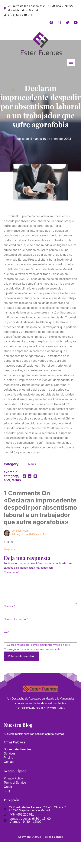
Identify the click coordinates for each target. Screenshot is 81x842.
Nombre (9, 606)
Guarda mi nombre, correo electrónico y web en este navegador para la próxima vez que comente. (38, 647)
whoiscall (17, 530)
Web (6, 631)
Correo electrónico (16, 619)
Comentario (11, 572)
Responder (10, 549)
